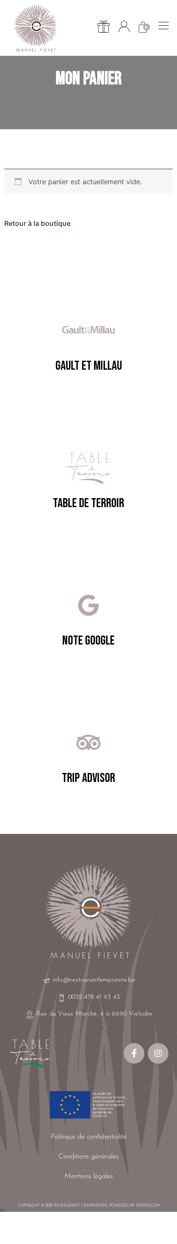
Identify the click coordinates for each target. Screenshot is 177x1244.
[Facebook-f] (134, 1053)
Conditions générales (88, 1156)
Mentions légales (88, 1176)
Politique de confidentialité (89, 1137)
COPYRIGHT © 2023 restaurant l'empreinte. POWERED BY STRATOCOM (89, 1206)
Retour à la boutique (37, 223)
